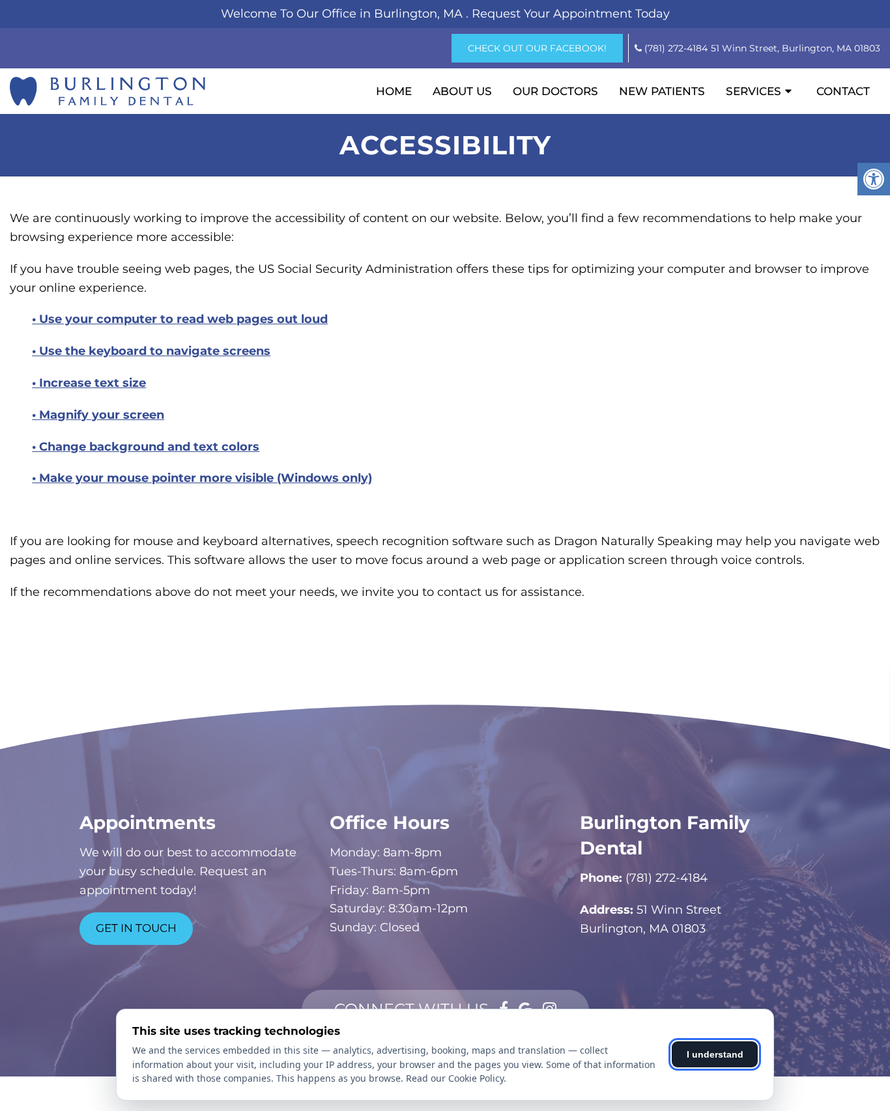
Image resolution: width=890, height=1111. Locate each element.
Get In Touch (136, 928)
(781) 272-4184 (676, 48)
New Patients (662, 91)
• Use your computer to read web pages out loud (180, 319)
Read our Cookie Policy (455, 1078)
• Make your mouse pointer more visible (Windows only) (202, 478)
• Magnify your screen (98, 415)
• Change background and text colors (145, 447)
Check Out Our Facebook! (537, 48)
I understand (715, 1054)
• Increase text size (89, 383)
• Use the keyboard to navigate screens (151, 351)
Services (753, 91)
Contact (843, 91)
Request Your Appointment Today (571, 14)
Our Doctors (555, 91)
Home (394, 91)
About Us (462, 91)
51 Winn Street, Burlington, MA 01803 (795, 48)
